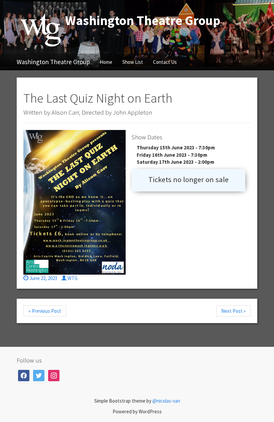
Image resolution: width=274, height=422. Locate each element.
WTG (72, 278)
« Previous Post (44, 311)
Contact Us (165, 62)
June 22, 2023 (42, 278)
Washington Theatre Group (53, 62)
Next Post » (233, 311)
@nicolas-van (166, 401)
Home (106, 62)
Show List (132, 62)
